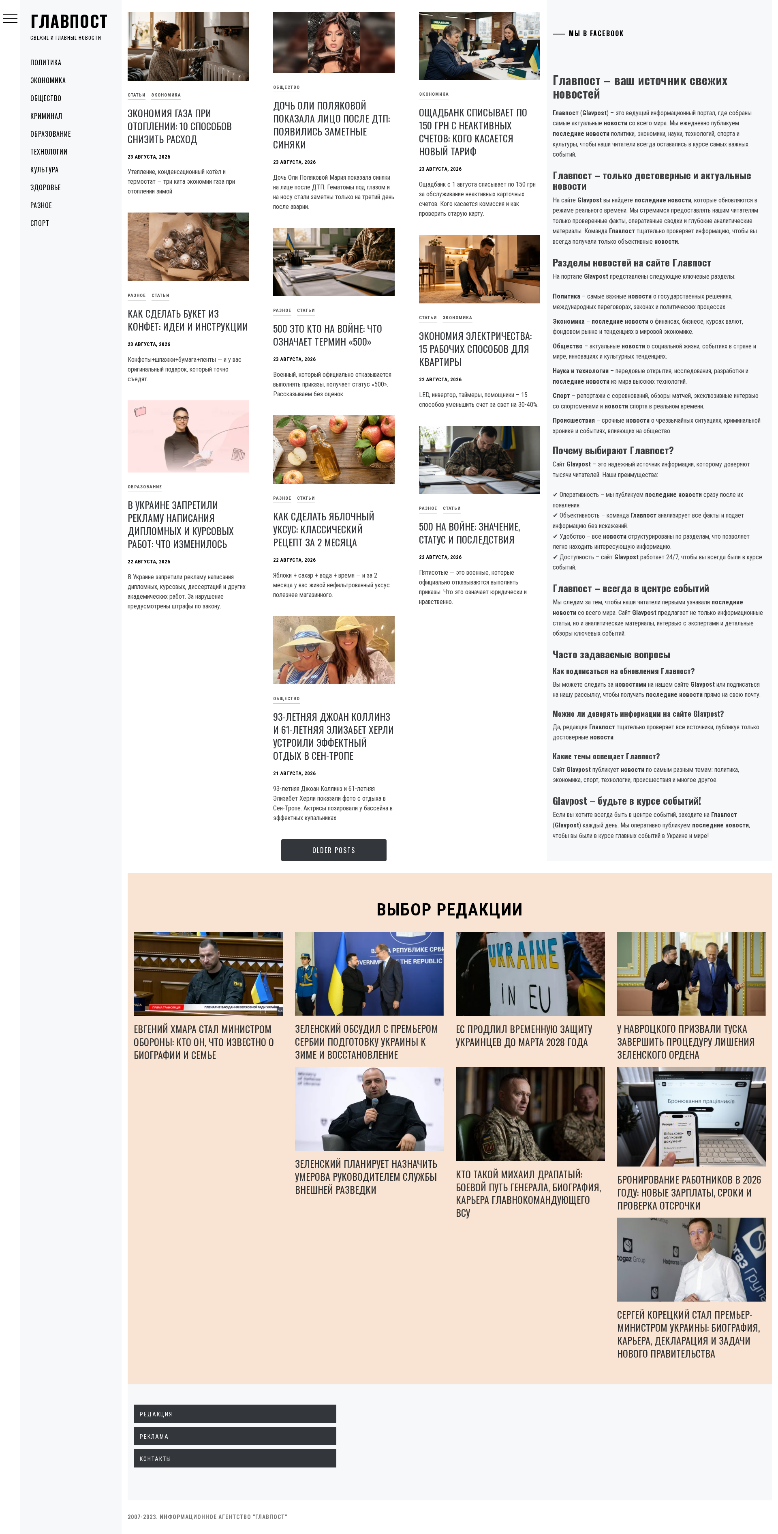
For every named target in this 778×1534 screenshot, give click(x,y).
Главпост (69, 21)
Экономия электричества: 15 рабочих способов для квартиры (475, 348)
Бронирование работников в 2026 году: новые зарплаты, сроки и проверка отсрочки (689, 1192)
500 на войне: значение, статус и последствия (469, 532)
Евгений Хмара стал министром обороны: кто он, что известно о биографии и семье (204, 1041)
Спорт (39, 223)
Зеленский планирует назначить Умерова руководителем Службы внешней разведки (366, 1176)
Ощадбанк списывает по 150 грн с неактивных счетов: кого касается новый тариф (473, 131)
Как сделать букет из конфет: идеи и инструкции (188, 319)
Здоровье (45, 187)
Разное (41, 205)
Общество (46, 98)
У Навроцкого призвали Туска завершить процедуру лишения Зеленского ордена (686, 1041)
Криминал (46, 116)
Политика (46, 62)
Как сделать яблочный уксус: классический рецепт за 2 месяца (323, 529)
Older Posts (333, 850)
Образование (50, 134)
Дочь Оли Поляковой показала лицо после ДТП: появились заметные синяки (331, 124)
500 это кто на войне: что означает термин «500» (327, 334)
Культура (44, 169)
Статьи (136, 95)
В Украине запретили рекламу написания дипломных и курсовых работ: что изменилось (181, 524)
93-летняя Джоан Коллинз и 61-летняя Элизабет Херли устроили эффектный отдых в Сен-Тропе (333, 736)
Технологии (49, 152)
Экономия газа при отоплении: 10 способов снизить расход (180, 125)
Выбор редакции (450, 910)
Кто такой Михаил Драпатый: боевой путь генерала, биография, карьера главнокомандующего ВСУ (528, 1193)
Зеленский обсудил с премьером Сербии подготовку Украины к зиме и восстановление (366, 1041)
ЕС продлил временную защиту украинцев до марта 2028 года (524, 1035)
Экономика (48, 80)
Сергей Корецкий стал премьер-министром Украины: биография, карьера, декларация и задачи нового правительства (688, 1333)
